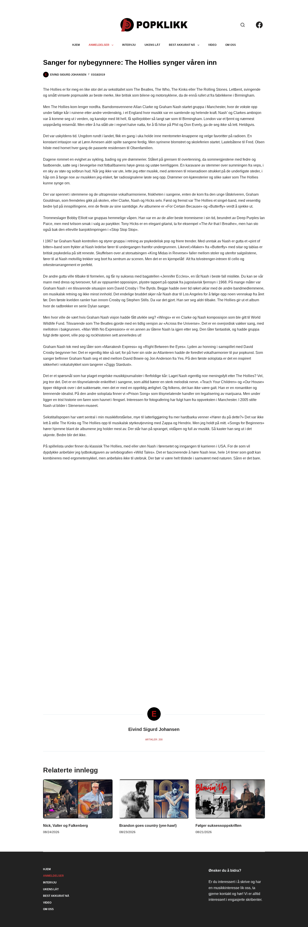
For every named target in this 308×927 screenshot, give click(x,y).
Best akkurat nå (182, 44)
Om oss (230, 44)
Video (212, 44)
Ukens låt (152, 44)
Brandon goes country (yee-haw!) (148, 825)
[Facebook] (259, 24)
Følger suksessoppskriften (218, 825)
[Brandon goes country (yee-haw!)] (154, 798)
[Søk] (243, 25)
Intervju (129, 44)
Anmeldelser (99, 44)
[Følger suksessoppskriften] (230, 798)
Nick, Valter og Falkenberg (65, 825)
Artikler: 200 (154, 739)
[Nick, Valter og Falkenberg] (78, 798)
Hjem (76, 44)
